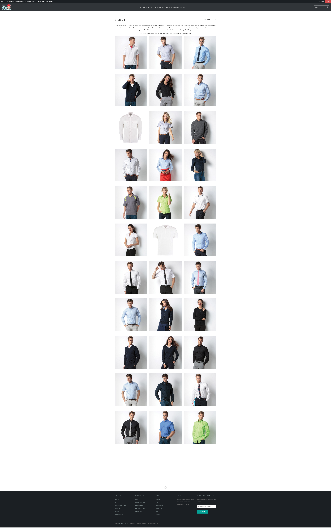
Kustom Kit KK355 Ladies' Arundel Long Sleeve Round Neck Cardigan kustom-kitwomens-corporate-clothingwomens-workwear (200, 314)
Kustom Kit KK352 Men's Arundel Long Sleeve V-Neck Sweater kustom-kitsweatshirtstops (131, 352)
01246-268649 (10, 1)
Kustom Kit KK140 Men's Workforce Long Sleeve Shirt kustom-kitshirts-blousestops (200, 427)
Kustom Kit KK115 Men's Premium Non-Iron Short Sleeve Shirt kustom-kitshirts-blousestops (165, 277)
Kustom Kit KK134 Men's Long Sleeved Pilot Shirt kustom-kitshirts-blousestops (131, 127)
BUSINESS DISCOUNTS (21, 1)
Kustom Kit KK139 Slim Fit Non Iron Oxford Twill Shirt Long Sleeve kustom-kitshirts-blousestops (200, 240)
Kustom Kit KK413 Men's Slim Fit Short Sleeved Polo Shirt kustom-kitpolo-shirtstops (165, 240)
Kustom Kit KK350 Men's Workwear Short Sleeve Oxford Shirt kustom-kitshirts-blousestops (165, 427)
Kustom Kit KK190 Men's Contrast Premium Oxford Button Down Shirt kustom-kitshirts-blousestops (131, 165)
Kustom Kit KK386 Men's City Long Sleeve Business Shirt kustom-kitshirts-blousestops (200, 352)
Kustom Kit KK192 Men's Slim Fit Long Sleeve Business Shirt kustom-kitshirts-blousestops (200, 389)
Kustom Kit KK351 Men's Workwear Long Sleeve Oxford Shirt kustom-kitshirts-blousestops (165, 389)
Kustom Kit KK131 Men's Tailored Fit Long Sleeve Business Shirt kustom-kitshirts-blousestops (131, 427)
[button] (143, 7)
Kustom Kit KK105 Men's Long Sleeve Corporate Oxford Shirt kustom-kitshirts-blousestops (200, 90)
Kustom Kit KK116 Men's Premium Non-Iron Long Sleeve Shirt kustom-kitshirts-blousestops (131, 277)
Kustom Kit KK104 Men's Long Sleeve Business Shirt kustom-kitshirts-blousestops (131, 502)
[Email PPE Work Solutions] (2, 1)
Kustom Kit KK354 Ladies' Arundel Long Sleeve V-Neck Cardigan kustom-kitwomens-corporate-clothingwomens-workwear (165, 314)
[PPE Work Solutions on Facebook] (4, 1)
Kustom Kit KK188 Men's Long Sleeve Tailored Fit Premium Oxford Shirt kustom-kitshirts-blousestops (131, 314)
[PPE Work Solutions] (6, 7)
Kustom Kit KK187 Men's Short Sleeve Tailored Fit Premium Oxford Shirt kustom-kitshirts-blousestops (131, 389)
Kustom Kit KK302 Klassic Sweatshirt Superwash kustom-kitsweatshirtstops (200, 127)
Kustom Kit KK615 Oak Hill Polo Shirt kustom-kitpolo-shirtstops (131, 202)
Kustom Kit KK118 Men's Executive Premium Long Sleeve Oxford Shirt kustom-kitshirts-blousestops (200, 277)
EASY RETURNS (41, 1)
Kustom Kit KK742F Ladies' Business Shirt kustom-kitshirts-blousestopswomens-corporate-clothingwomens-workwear (165, 502)
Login (322, 1)
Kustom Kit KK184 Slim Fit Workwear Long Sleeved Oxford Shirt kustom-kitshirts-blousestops (200, 52)
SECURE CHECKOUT (31, 1)
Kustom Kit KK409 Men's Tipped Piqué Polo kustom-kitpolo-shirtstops (200, 202)
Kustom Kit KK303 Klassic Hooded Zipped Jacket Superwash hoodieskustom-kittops (131, 90)
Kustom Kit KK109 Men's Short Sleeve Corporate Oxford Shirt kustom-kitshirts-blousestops (165, 52)
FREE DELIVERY (49, 1)
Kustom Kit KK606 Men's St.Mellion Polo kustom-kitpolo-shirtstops (131, 52)
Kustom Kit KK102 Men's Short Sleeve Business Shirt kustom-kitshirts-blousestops (200, 464)
